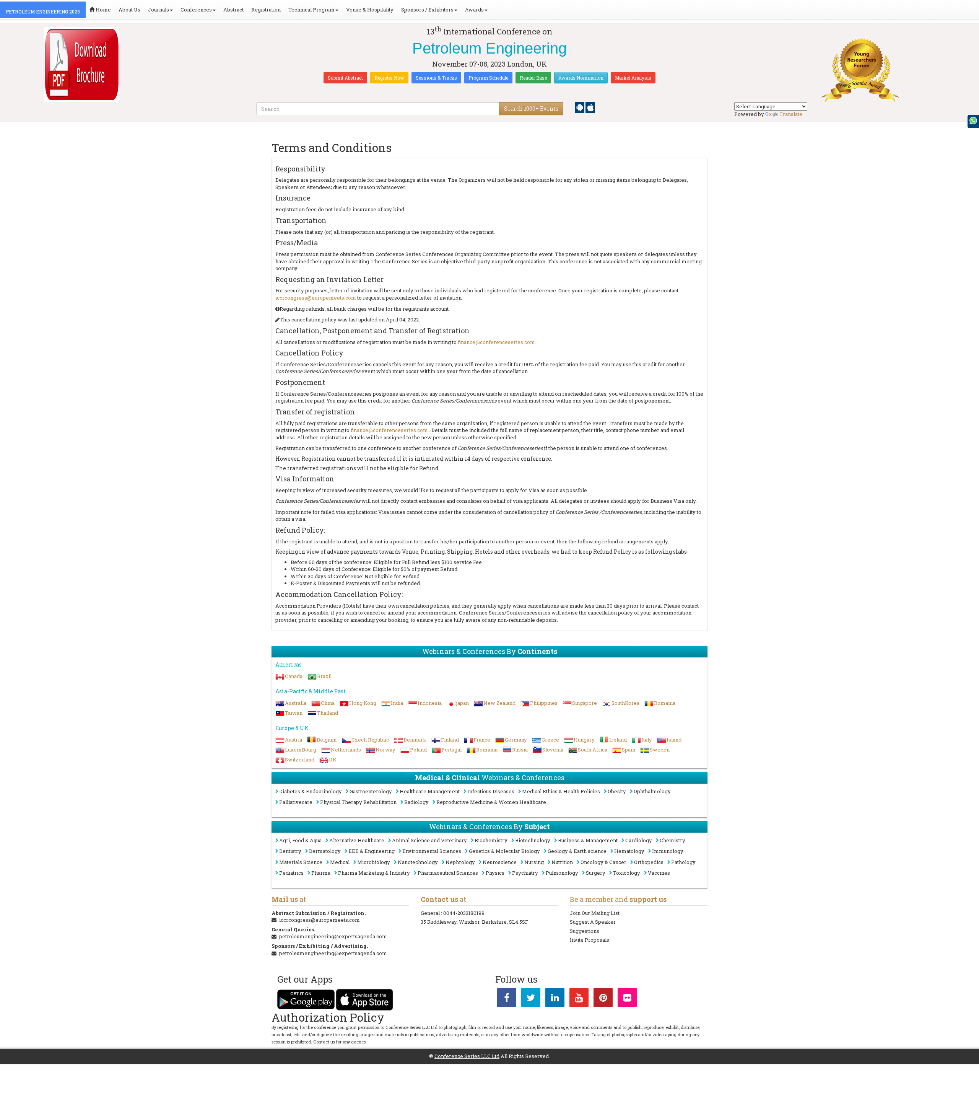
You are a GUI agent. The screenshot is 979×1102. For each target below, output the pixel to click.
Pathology (683, 862)
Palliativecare (295, 802)
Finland (450, 739)
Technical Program (311, 9)
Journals (158, 9)
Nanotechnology (418, 862)
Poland (418, 749)
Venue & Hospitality (370, 9)
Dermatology (325, 851)
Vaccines (659, 872)
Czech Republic (370, 739)
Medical (340, 862)
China (328, 702)
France (481, 739)
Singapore (584, 702)
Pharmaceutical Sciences (448, 872)
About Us (129, 9)
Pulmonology (562, 872)
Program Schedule (488, 78)
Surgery (595, 872)
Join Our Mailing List (595, 913)
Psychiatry (525, 872)
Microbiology (373, 862)
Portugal (451, 749)
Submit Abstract (345, 78)
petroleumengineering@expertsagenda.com (333, 936)
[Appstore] (590, 107)
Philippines (544, 702)
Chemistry (672, 840)
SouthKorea (625, 702)
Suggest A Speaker (593, 921)
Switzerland (299, 759)
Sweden (660, 749)
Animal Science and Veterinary (429, 840)
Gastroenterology (371, 791)
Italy (646, 739)
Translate (790, 114)
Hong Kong (362, 702)
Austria (293, 739)
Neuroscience (500, 862)
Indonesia (430, 702)
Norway (385, 749)
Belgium (327, 739)
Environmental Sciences (431, 851)
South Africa (592, 749)
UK (333, 759)
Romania (664, 702)
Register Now (389, 78)
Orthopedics (649, 862)
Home (102, 9)
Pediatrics (291, 872)
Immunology (667, 851)
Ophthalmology (652, 791)
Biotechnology (532, 840)
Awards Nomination (580, 78)
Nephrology (460, 862)
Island (674, 739)
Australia (295, 702)
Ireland (618, 739)
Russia (520, 749)
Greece (550, 739)
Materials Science (300, 862)
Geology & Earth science (577, 851)
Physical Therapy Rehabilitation (358, 802)
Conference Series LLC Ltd (466, 1056)
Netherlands (346, 749)
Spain (628, 749)
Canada (293, 676)
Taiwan (293, 712)
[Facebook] (506, 999)
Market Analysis (633, 78)
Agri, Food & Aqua (300, 840)
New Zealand (499, 702)
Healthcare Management (430, 791)
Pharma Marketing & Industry (374, 872)
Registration (266, 9)
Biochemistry (491, 840)
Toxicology (626, 872)
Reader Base (533, 78)
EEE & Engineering (371, 851)
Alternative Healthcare (356, 840)
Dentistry (290, 851)
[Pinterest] (603, 999)
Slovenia (552, 749)
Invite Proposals (589, 939)
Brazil (324, 676)
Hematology (629, 851)
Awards (474, 9)
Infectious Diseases (490, 791)
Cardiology (638, 840)
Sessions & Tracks (436, 78)
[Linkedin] (554, 999)
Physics (495, 872)
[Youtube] (579, 999)
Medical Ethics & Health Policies (561, 791)
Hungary (584, 739)
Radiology (416, 802)
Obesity (617, 791)
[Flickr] (627, 999)
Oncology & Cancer (603, 862)
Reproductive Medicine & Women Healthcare (491, 802)
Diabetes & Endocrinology (310, 791)
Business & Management (588, 840)
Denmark (414, 739)
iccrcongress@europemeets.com (316, 297)
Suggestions (584, 931)
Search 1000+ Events (531, 108)
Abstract (233, 9)
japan (462, 702)
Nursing (534, 862)
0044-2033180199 (464, 913)
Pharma (320, 872)
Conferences (196, 9)
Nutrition (562, 862)
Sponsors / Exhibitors (427, 9)
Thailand (327, 712)
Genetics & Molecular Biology (504, 851)
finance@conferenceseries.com (496, 342)
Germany (516, 739)
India (397, 702)
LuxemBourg (300, 749)
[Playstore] (580, 107)
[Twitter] (530, 999)
